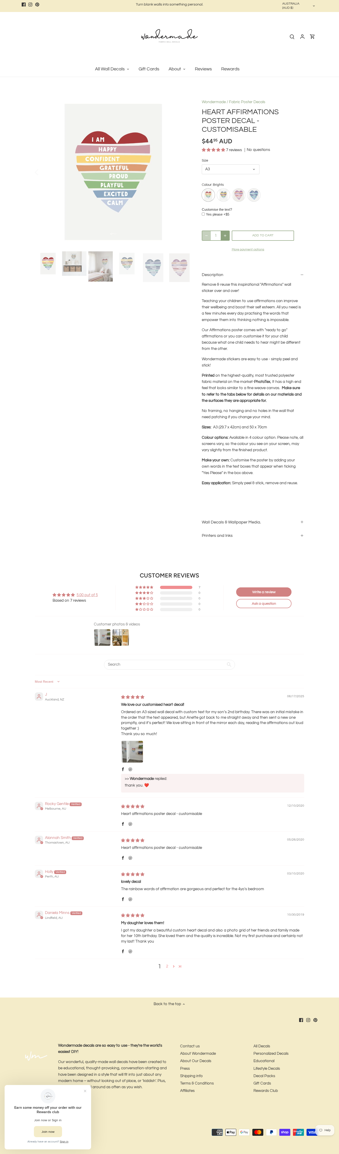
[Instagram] (30, 4)
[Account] (302, 36)
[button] (214, 150)
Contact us (190, 1046)
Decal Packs (264, 1076)
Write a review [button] (264, 592)
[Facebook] (24, 4)
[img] (132, 697)
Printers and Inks (217, 535)
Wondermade (214, 102)
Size (205, 160)
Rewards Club (265, 1091)
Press (185, 1069)
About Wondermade (198, 1054)
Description (212, 275)
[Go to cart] (312, 36)
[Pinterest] (37, 4)
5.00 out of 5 (87, 595)
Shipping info (191, 1076)
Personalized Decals (270, 1054)
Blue (253, 195)
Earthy (223, 195)
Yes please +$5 (217, 214)
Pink (238, 195)
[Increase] (225, 235)
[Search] (292, 36)
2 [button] (167, 966)
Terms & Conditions (197, 1083)
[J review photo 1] (132, 752)
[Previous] (42, 172)
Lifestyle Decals (266, 1069)
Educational (263, 1061)
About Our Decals (195, 1061)
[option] (113, 171)
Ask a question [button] (264, 603)
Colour (206, 184)
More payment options (248, 249)
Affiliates (187, 1091)
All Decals (261, 1046)
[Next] (183, 172)
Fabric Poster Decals (247, 102)
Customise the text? (217, 209)
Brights (208, 195)
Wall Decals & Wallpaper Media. (231, 522)
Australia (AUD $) (290, 5)
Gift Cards (262, 1083)
